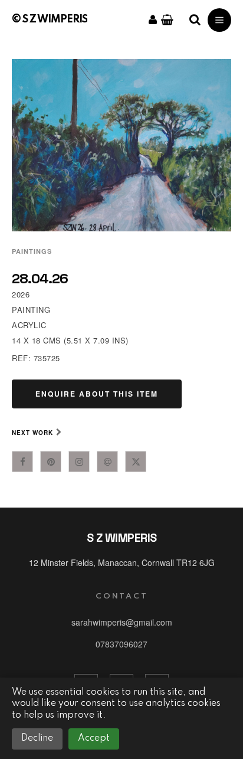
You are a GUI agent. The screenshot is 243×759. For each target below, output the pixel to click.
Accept (94, 738)
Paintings (32, 251)
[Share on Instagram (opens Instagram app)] (79, 461)
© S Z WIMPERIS (49, 19)
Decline (37, 738)
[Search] (195, 20)
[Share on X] (135, 461)
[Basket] (167, 20)
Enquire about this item (96, 393)
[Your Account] (153, 20)
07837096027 (121, 644)
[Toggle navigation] (219, 20)
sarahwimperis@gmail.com (121, 622)
